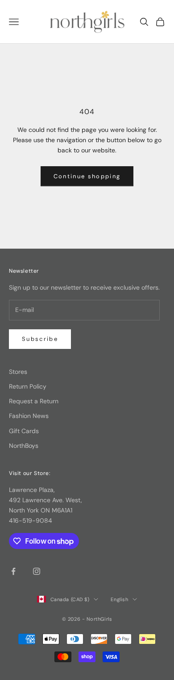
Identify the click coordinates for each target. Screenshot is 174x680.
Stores (18, 372)
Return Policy (27, 386)
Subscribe (40, 339)
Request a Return (33, 401)
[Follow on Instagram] (36, 571)
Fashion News (29, 416)
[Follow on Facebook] (13, 571)
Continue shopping (87, 176)
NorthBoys (23, 446)
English (119, 599)
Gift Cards (24, 431)
